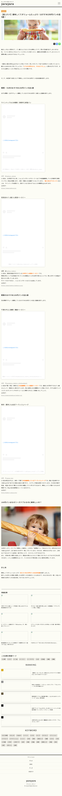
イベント (26, 735)
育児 (56, 742)
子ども (52, 738)
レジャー (23, 738)
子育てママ (17, 742)
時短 (28, 742)
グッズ (31, 768)
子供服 (4, 742)
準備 (33, 742)
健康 (47, 738)
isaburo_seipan (11, 176)
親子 (4, 745)
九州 (38, 659)
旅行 (23, 742)
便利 (34, 738)
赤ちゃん (10, 745)
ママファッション (14, 738)
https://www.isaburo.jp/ (8, 188)
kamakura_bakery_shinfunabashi (16, 383)
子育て (10, 742)
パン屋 (15, 659)
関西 (54, 659)
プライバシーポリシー (31, 784)
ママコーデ (5, 738)
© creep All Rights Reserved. (30, 785)
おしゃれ (12, 735)
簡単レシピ (44, 742)
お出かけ (19, 735)
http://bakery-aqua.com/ (9, 492)
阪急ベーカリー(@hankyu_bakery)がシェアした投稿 (23, 264)
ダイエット (45, 735)
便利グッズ (40, 738)
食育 (16, 745)
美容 (51, 742)
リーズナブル (31, 659)
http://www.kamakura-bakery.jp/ (11, 395)
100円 (4, 659)
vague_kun (9, 478)
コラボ (32, 735)
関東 (49, 659)
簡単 (38, 742)
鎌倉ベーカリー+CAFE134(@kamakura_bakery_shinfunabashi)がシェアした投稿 (25, 376)
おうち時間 (5, 735)
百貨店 (43, 659)
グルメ (31, 760)
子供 (58, 738)
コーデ (38, 735)
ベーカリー (22, 659)
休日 (29, 738)
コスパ (9, 659)
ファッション (54, 735)
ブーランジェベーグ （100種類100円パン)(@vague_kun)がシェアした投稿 (23, 471)
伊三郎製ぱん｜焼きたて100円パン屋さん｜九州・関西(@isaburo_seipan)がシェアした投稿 (28, 169)
